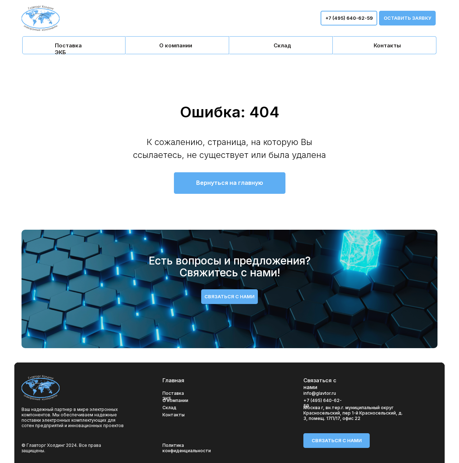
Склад (169, 407)
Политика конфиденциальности (186, 448)
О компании (175, 400)
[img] (74, 45)
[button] (407, 18)
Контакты (173, 414)
